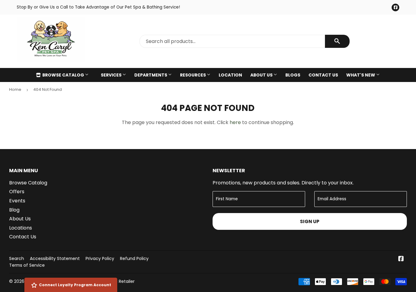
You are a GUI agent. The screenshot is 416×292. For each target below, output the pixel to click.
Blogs (292, 75)
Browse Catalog (63, 75)
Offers (16, 191)
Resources (193, 75)
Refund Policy (134, 258)
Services (111, 75)
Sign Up (309, 221)
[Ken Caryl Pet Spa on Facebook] (401, 259)
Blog (14, 209)
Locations (20, 227)
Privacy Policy (100, 258)
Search (16, 258)
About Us (261, 75)
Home (15, 89)
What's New (361, 75)
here (235, 122)
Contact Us (323, 75)
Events (17, 200)
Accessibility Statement (55, 258)
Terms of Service (27, 265)
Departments (151, 75)
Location (230, 75)
